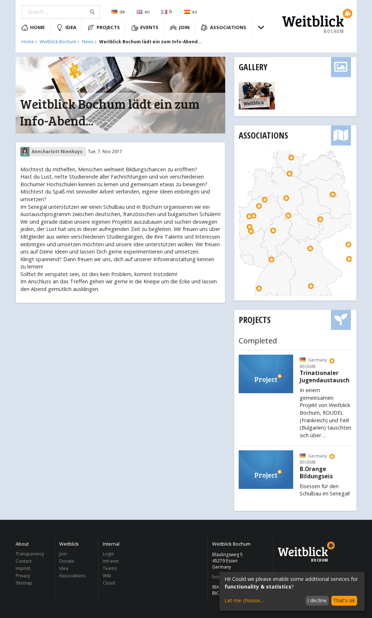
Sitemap (24, 583)
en (147, 12)
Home (37, 27)
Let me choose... (244, 600)
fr (171, 12)
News (87, 42)
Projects (108, 27)
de (122, 12)
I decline (317, 600)
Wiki (107, 576)
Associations (228, 27)
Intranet (111, 561)
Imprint (23, 568)
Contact (24, 561)
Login (108, 554)
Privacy (23, 576)
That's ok (344, 600)
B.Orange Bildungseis (316, 473)
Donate (66, 561)
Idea (70, 27)
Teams (110, 568)
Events (149, 27)
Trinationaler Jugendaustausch (324, 377)
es (194, 12)
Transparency (30, 554)
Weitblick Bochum (58, 42)
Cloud (109, 583)
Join (184, 27)
